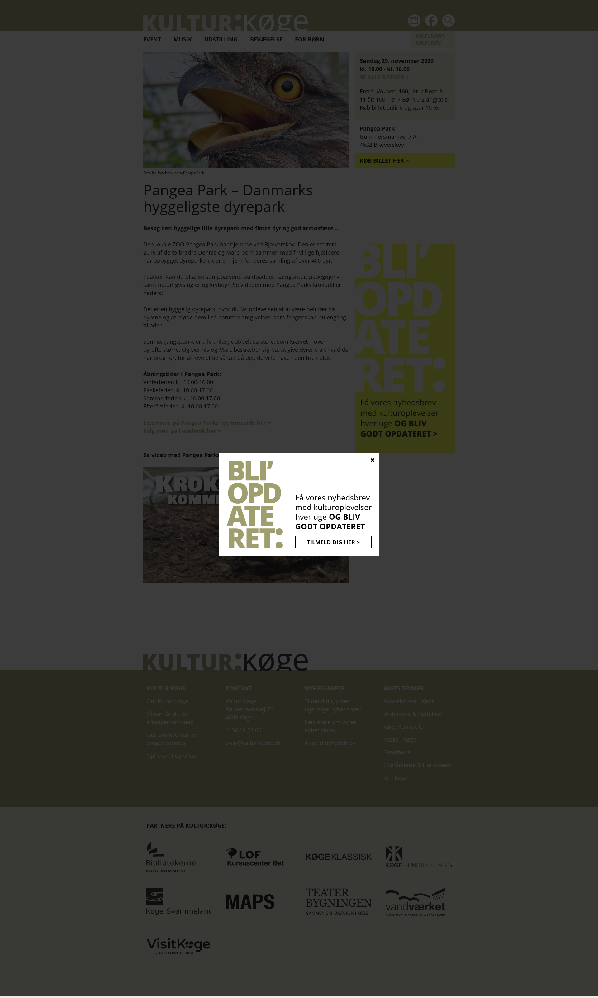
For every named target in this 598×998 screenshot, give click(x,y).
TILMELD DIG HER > (333, 542)
